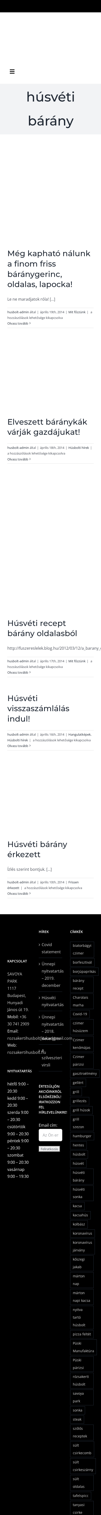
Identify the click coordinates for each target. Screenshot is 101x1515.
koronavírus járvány (82, 1246)
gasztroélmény (85, 1073)
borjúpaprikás (84, 971)
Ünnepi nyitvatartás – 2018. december (51, 1027)
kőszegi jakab (79, 1263)
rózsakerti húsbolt (81, 1380)
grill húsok (81, 1110)
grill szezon (78, 1123)
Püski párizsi (78, 1364)
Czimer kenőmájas (81, 1044)
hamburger (82, 1136)
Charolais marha (80, 1001)
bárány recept (78, 984)
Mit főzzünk (77, 312)
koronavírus (82, 1233)
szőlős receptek (80, 1432)
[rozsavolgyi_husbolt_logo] (50, 17)
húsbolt (79, 1154)
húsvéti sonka (79, 1193)
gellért (78, 1082)
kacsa (77, 1206)
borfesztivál (82, 962)
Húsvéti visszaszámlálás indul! (38, 708)
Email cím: (48, 1125)
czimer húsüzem (80, 1027)
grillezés (80, 1101)
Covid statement (51, 948)
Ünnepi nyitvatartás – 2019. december (51, 974)
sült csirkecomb (82, 1449)
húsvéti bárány (79, 1176)
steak (77, 1419)
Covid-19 (80, 1014)
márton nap (79, 1280)
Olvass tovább (17, 323)
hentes (78, 1145)
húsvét (78, 1163)
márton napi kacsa (81, 1296)
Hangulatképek (79, 734)
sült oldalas (79, 1482)
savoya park (78, 1397)
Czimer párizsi (78, 1060)
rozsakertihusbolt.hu (26, 1052)
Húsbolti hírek (78, 447)
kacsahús (80, 1215)
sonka (77, 1410)
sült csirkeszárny (83, 1466)
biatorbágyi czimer (82, 949)
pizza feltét (82, 1334)
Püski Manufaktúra (83, 1347)
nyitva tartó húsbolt (79, 1317)
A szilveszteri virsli (51, 1058)
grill (76, 1091)
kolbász (79, 1224)
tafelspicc (80, 1495)
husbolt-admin (18, 312)
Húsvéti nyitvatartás (51, 1001)
